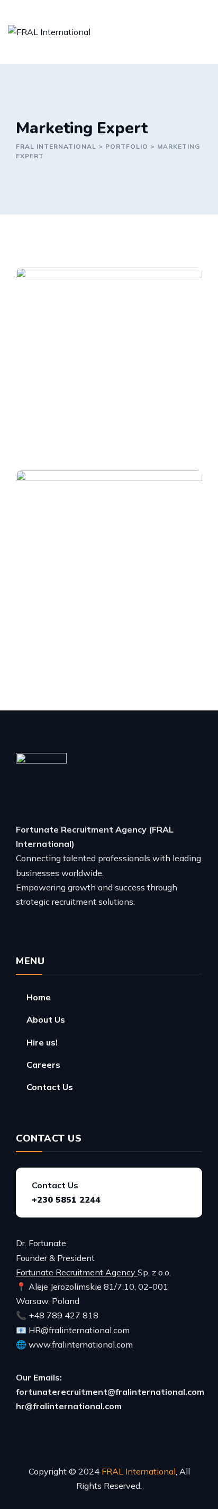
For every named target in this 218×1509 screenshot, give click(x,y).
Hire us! (42, 1042)
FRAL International (139, 1471)
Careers (43, 1064)
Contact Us (49, 1087)
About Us (45, 1019)
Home (38, 997)
